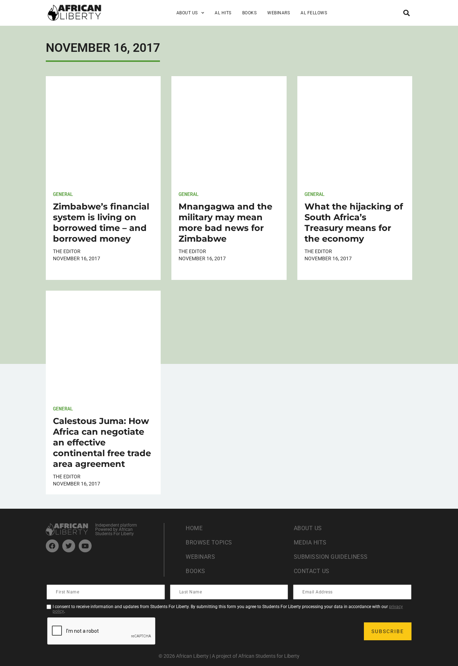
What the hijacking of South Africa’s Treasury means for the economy (353, 222)
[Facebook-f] (52, 545)
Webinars (278, 12)
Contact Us (312, 571)
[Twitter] (68, 545)
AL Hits (223, 12)
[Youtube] (85, 545)
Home (194, 528)
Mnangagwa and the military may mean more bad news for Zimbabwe (225, 222)
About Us (308, 528)
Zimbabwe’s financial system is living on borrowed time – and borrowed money (101, 222)
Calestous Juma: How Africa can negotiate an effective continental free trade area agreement (102, 442)
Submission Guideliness (331, 556)
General (63, 194)
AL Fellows (314, 12)
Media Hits (310, 542)
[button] (406, 13)
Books (249, 12)
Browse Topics (209, 542)
